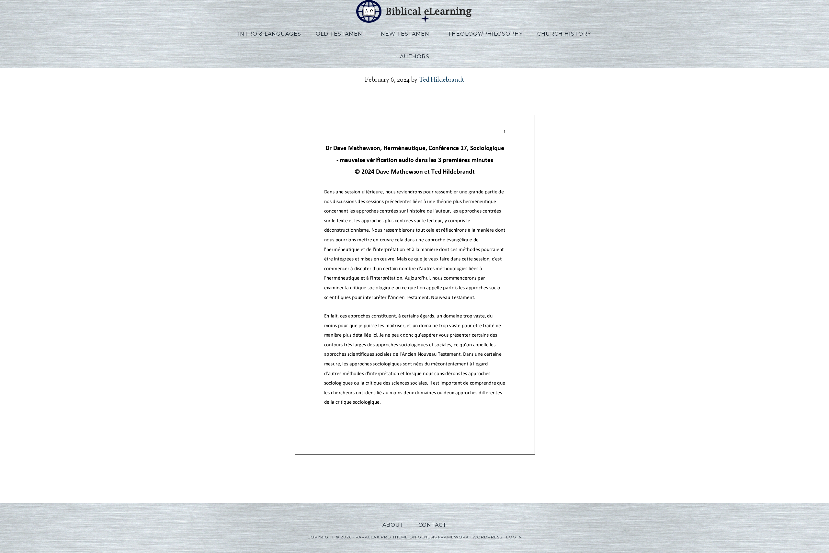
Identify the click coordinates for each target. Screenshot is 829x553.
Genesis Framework (443, 537)
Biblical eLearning (414, 11)
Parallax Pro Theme (382, 537)
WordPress (487, 537)
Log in (514, 537)
